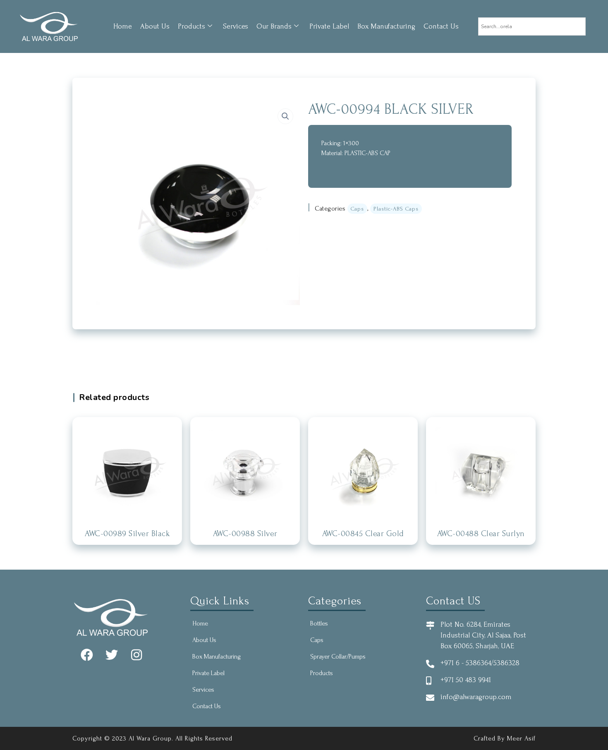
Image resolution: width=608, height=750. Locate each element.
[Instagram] (136, 655)
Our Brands (274, 26)
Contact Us (441, 26)
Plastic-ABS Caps (396, 209)
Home (122, 26)
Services (235, 26)
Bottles (319, 623)
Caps (357, 209)
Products (191, 26)
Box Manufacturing (386, 26)
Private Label (329, 26)
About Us (155, 26)
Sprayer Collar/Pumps (338, 656)
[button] (285, 116)
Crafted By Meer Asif (505, 738)
